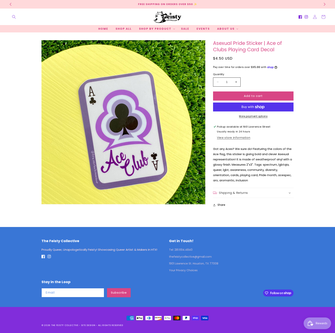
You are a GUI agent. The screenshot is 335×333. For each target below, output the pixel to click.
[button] (14, 17)
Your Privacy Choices (183, 270)
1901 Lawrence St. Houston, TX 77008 (193, 263)
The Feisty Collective (65, 325)
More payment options (253, 116)
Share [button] (221, 205)
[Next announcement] (324, 4)
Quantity (218, 74)
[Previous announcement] (10, 4)
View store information (233, 138)
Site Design (88, 325)
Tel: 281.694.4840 (181, 250)
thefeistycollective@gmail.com (190, 257)
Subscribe (119, 292)
